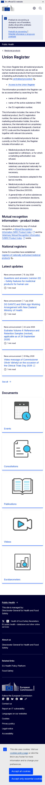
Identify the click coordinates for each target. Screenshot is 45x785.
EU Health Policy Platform (14, 666)
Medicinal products (12, 50)
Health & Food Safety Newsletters (25, 621)
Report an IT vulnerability (13, 708)
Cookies (5, 718)
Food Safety (7, 671)
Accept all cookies (21, 771)
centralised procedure (22, 79)
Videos (7, 541)
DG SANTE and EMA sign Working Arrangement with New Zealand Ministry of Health (22, 307)
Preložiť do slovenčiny (17, 32)
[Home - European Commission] (8, 8)
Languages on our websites (14, 713)
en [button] (34, 8)
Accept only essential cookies (27, 778)
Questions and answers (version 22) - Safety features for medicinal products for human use (22, 281)
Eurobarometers (12, 579)
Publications (10, 504)
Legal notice (7, 728)
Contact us (7, 703)
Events (7, 428)
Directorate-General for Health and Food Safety (20, 646)
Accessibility (7, 733)
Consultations (11, 466)
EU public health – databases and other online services (21, 625)
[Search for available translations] (34, 79)
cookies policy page (19, 753)
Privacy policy (8, 723)
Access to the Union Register (21, 84)
